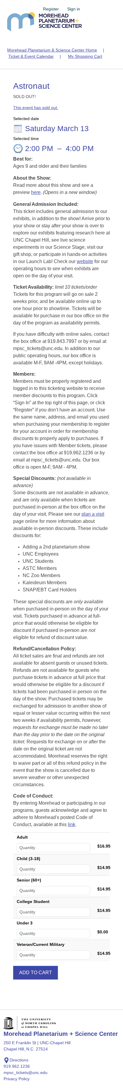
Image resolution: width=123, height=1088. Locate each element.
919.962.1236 (17, 1066)
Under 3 (25, 923)
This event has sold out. (35, 107)
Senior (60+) (29, 880)
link (71, 824)
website (85, 261)
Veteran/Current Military (40, 944)
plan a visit (93, 514)
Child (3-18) (28, 858)
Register (51, 9)
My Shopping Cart (85, 56)
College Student (33, 901)
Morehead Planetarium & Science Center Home (52, 50)
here (36, 192)
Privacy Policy (17, 1078)
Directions (19, 1060)
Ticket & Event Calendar (31, 56)
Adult (22, 837)
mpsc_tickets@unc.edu (25, 1072)
